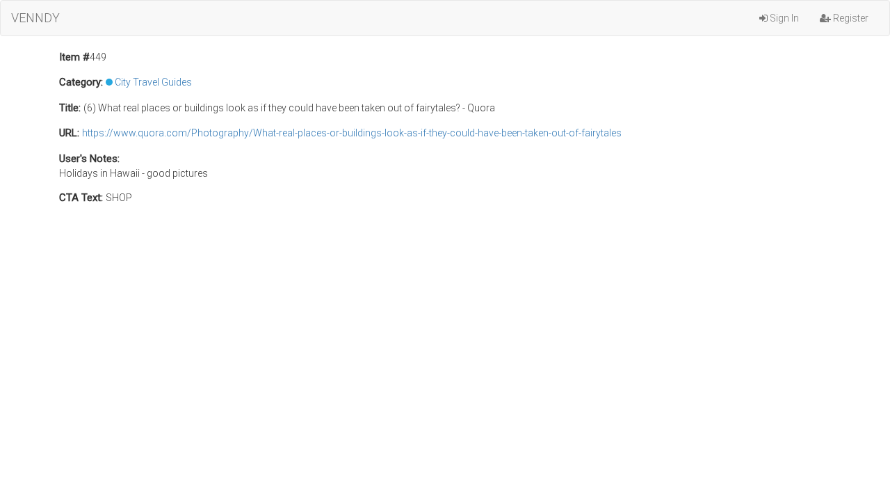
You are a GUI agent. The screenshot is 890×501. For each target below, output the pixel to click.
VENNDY (35, 17)
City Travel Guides (153, 82)
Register (849, 18)
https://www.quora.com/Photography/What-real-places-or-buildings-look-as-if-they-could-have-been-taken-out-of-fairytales (352, 132)
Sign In (783, 18)
